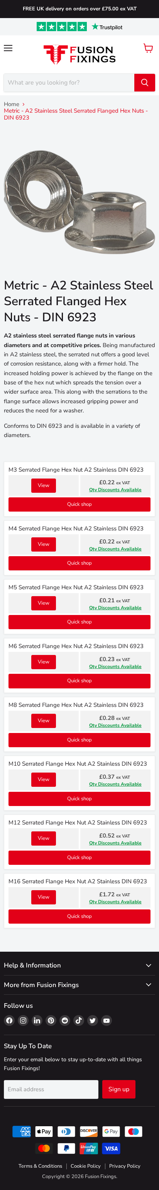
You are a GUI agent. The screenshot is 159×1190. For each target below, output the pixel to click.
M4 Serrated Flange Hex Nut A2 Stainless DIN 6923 (76, 528)
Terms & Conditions (40, 1166)
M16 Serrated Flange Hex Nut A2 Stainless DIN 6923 (77, 881)
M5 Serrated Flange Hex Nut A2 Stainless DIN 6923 (76, 587)
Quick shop (79, 504)
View (43, 485)
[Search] (144, 82)
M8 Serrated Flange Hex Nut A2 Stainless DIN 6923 (76, 705)
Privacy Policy (124, 1166)
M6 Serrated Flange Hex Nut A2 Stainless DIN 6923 (76, 646)
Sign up (118, 1089)
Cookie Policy (86, 1166)
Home (11, 104)
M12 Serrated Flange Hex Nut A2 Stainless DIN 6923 (77, 822)
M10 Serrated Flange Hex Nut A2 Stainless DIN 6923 (77, 764)
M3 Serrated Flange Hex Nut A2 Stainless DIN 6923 (76, 470)
